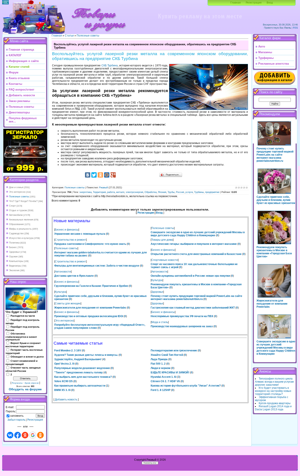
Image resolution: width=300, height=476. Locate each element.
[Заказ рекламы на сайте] (200, 21)
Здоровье (14, 252)
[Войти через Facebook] (17, 435)
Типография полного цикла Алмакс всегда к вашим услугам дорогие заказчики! (274, 381)
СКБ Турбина (109, 65)
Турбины (199, 192)
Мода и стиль (159, 322)
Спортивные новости (164, 260)
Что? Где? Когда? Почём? (23, 201)
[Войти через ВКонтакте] (10, 435)
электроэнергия (134, 192)
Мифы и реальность (20, 228)
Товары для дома (162, 239)
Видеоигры (15, 265)
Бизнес (13, 247)
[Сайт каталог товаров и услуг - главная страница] (98, 33)
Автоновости (63, 271)
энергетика (85, 192)
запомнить (16, 415)
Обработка (151, 192)
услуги (189, 192)
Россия (180, 192)
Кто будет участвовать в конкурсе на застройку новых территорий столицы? (273, 391)
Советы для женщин (68, 303)
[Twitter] (94, 175)
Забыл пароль (16, 419)
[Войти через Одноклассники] (40, 435)
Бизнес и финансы (66, 229)
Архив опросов (32, 383)
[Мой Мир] (106, 175)
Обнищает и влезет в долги (27, 356)
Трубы (171, 192)
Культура (157, 280)
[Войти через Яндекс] (25, 435)
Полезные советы (19, 196)
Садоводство (16, 233)
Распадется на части (23, 315)
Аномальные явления (21, 219)
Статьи (69, 35)
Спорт (12, 205)
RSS (295, 27)
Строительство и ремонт (70, 239)
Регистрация (254, 2)
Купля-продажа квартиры (275, 403)
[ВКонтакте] (87, 175)
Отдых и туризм (18, 210)
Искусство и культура (21, 238)
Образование (16, 224)
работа (111, 192)
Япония (162, 192)
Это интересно (17, 192)
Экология (14, 270)
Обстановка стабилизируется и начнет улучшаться (21, 336)
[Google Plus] (113, 175)
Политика (14, 242)
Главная (235, 2)
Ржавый (103, 187)
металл (120, 192)
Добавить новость (66, 399)
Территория (99, 192)
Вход (270, 2)
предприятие (212, 192)
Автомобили (16, 215)
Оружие (13, 256)
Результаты (17, 383)
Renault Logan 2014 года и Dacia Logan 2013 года (273, 408)
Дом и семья (16, 187)
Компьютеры (16, 261)
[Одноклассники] (100, 175)
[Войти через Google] (32, 435)
